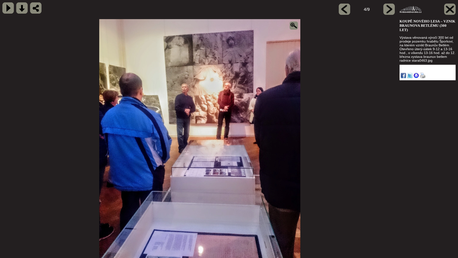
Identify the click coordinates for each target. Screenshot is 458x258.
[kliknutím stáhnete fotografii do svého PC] (22, 8)
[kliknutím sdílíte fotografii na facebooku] (36, 8)
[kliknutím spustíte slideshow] (8, 8)
